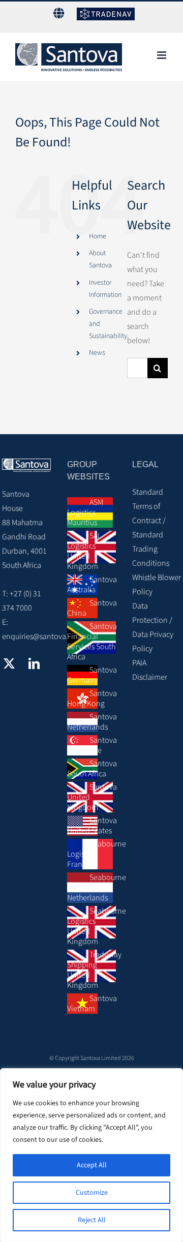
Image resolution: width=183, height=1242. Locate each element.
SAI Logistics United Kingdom (83, 551)
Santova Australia (91, 584)
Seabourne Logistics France (91, 854)
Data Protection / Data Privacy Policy (152, 627)
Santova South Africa (91, 769)
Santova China (91, 608)
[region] (91, 1155)
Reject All (92, 1220)
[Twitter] (9, 663)
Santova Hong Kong (91, 698)
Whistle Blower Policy (156, 584)
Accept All (92, 1165)
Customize (92, 1193)
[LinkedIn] (34, 663)
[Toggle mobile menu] (162, 55)
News (97, 353)
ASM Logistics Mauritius (85, 512)
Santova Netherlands (91, 722)
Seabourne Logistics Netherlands (91, 887)
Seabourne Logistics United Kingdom (91, 926)
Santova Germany (91, 675)
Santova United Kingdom (91, 797)
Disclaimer (149, 677)
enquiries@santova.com (42, 636)
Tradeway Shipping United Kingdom (91, 970)
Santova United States (91, 825)
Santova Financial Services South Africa (91, 641)
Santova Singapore (91, 745)
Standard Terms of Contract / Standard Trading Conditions (150, 528)
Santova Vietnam (91, 1003)
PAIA (139, 663)
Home (97, 236)
